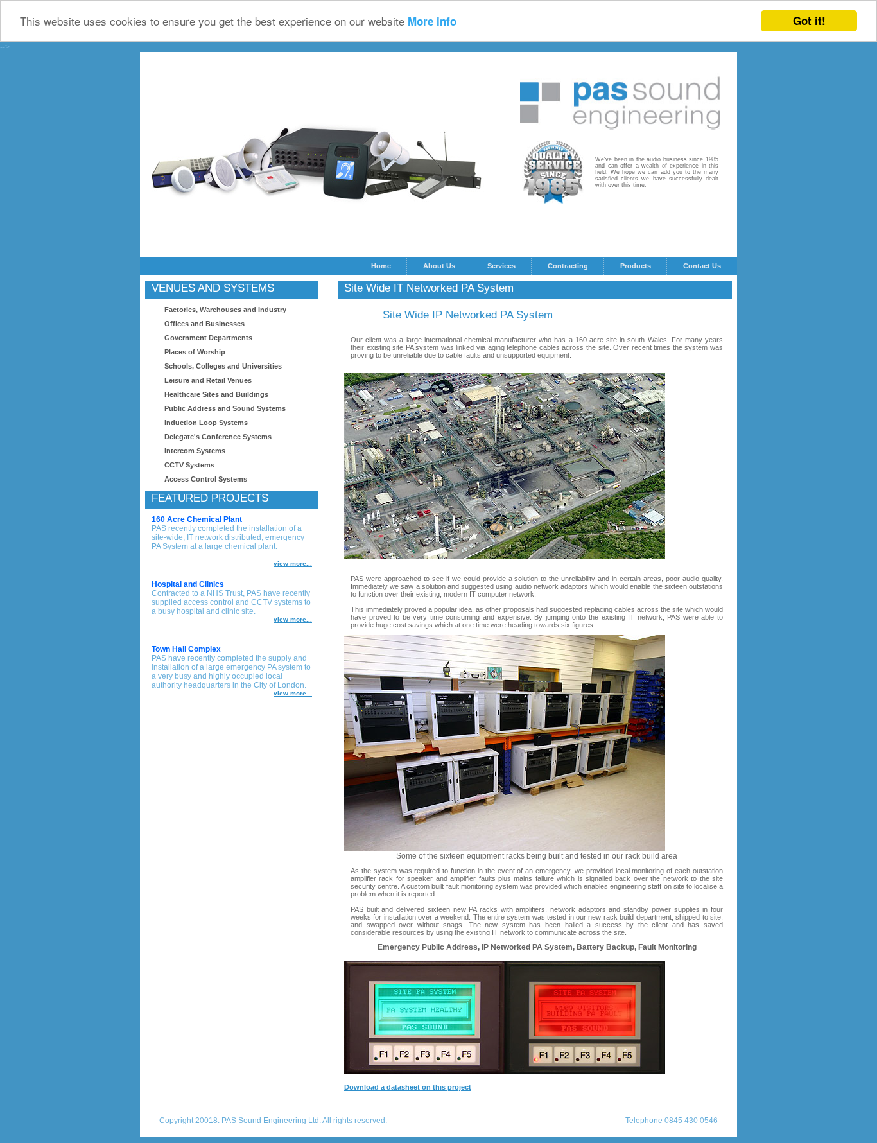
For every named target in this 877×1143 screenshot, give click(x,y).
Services (501, 266)
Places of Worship (194, 352)
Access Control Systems (205, 479)
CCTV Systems (189, 465)
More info (432, 22)
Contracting (568, 266)
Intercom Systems (194, 451)
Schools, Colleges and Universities (223, 366)
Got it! (809, 20)
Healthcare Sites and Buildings (216, 394)
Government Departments (208, 338)
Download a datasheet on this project (407, 1087)
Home (381, 266)
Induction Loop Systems (206, 422)
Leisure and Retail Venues (208, 380)
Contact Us (702, 266)
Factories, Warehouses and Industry (225, 309)
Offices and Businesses (204, 323)
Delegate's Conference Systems (218, 437)
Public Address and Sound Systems (225, 408)
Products (635, 266)
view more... (293, 563)
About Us (439, 266)
